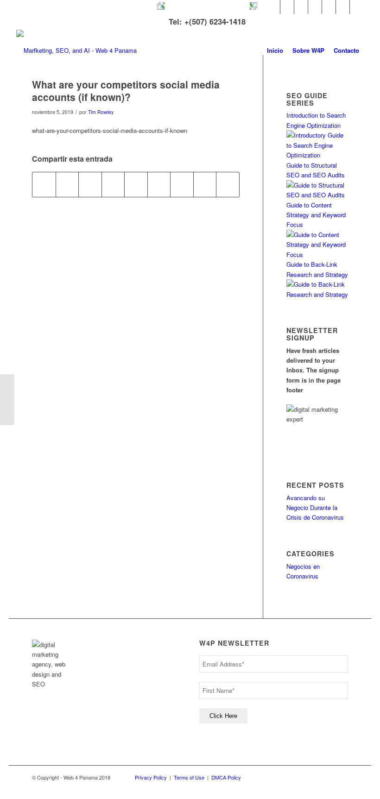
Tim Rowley (101, 111)
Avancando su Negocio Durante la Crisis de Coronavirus (315, 507)
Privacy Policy (151, 777)
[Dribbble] (342, 7)
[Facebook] (287, 7)
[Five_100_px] (329, 7)
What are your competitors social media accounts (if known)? (126, 90)
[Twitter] (273, 7)
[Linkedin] (301, 7)
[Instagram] (315, 7)
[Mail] (357, 7)
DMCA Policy (226, 777)
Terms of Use (189, 777)
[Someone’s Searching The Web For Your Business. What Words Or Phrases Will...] (7, 399)
